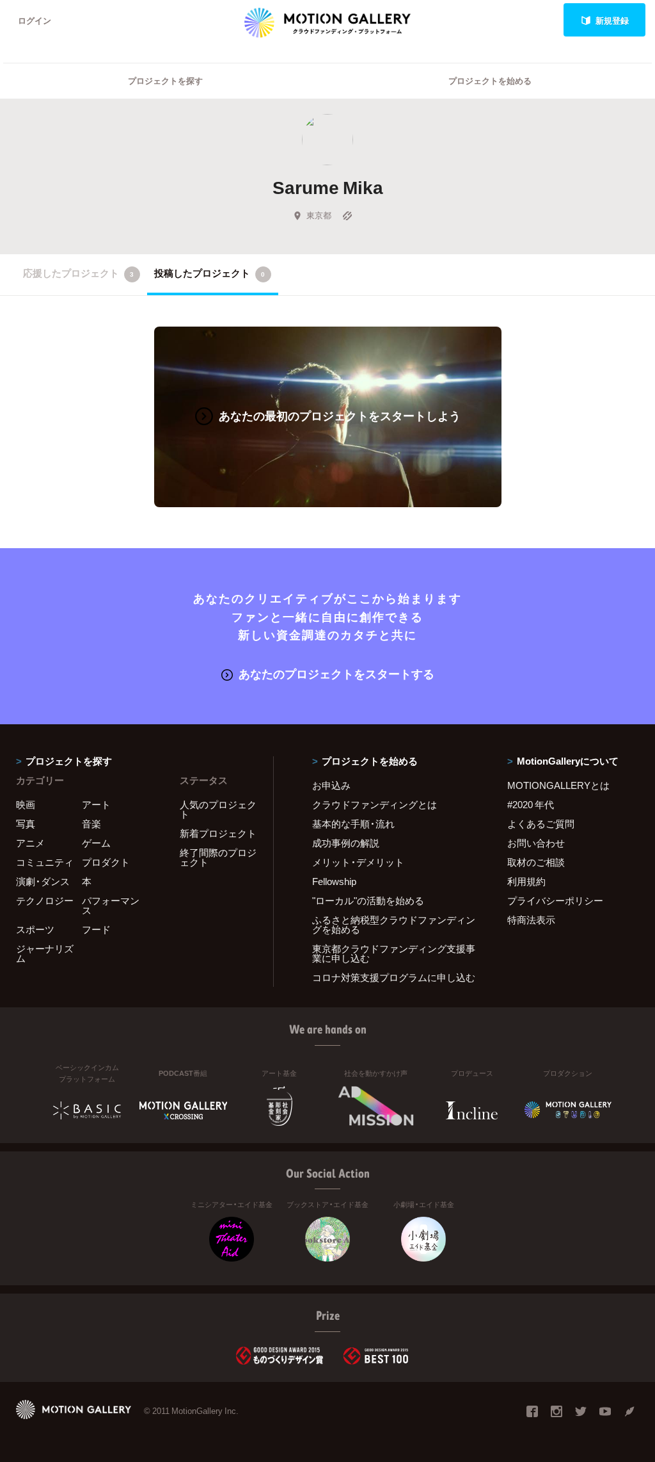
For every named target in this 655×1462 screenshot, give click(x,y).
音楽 (91, 823)
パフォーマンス (110, 905)
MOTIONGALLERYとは (558, 785)
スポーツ (35, 929)
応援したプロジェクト (78, 273)
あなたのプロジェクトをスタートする (336, 673)
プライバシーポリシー (555, 900)
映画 (25, 804)
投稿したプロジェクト (209, 273)
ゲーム (96, 843)
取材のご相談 (536, 862)
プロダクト (106, 862)
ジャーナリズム (45, 953)
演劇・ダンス (43, 881)
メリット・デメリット (358, 862)
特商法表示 (531, 920)
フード (96, 929)
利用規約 (526, 881)
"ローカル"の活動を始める (368, 900)
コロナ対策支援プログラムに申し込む (393, 977)
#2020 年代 (530, 804)
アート (96, 804)
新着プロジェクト (218, 833)
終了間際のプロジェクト (218, 857)
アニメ (30, 843)
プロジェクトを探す (165, 80)
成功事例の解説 (345, 843)
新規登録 (612, 20)
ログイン (34, 20)
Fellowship (334, 881)
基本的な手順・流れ (353, 823)
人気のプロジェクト (218, 809)
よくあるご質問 (540, 823)
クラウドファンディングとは (374, 804)
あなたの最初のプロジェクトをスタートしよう (340, 415)
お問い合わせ (536, 843)
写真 (25, 823)
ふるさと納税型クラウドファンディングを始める (393, 924)
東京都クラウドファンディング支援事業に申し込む (393, 953)
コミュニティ (45, 862)
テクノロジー (45, 900)
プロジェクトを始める (490, 80)
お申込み (331, 785)
